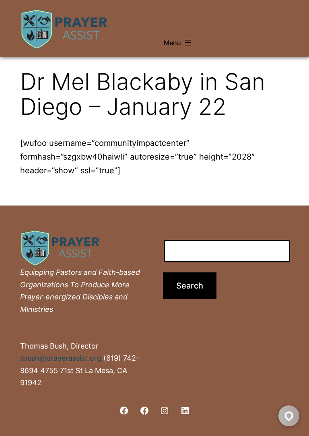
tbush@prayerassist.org (60, 358)
